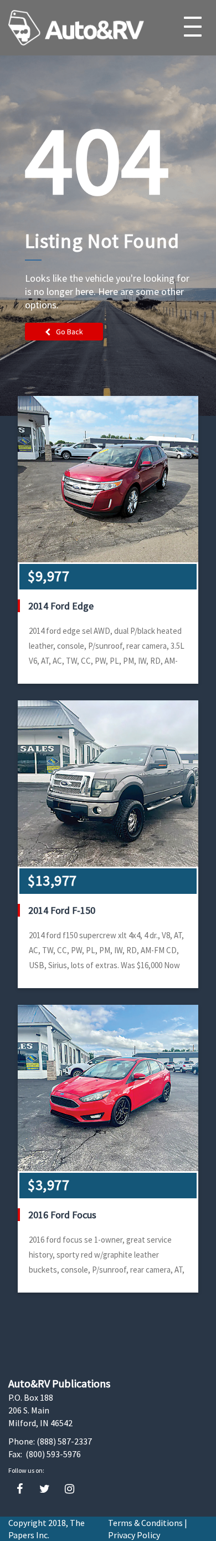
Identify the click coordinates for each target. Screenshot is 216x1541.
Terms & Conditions (145, 1522)
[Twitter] (44, 1489)
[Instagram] (69, 1489)
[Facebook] (19, 1489)
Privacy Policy (134, 1534)
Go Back (69, 332)
